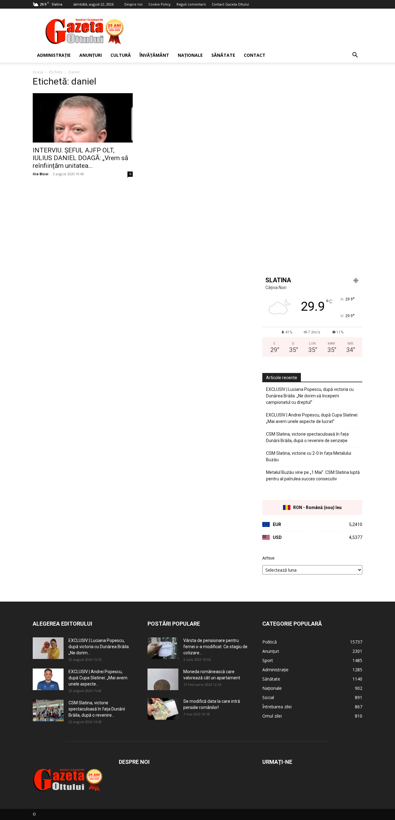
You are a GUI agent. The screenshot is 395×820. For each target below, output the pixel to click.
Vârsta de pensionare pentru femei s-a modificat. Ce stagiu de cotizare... (215, 646)
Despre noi (133, 4)
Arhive (268, 558)
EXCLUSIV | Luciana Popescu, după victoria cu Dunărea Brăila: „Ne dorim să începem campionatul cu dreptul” (310, 396)
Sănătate (223, 55)
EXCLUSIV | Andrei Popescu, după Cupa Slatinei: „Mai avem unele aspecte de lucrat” (312, 418)
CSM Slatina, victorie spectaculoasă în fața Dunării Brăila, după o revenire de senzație (307, 437)
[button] (354, 56)
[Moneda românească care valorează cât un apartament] (163, 679)
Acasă (38, 72)
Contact (254, 55)
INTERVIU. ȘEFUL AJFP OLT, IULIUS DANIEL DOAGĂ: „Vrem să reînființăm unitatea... (80, 158)
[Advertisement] (250, 31)
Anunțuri (90, 55)
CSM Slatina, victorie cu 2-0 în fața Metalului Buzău (308, 456)
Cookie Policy (159, 4)
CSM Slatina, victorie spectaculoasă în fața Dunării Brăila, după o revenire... (97, 709)
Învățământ (154, 55)
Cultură (120, 55)
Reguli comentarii (191, 4)
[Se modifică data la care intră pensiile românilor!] (163, 709)
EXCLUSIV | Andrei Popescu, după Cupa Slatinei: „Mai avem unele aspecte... (98, 677)
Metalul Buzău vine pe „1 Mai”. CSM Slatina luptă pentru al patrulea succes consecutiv (313, 475)
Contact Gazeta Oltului (230, 4)
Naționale (190, 55)
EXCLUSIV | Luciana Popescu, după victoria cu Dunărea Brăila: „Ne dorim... (99, 646)
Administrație (54, 55)
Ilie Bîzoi (40, 174)
